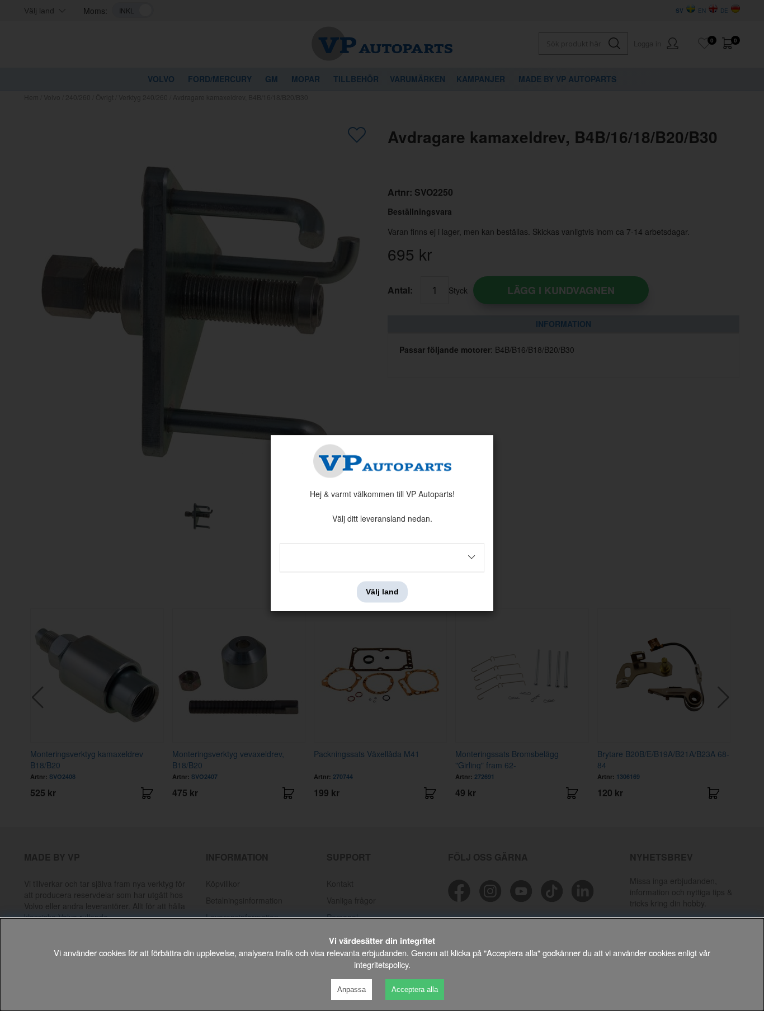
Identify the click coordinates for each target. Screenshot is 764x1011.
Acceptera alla (415, 989)
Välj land (382, 591)
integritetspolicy (381, 964)
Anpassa (351, 989)
